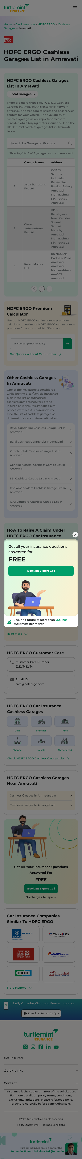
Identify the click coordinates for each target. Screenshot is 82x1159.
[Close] (75, 534)
